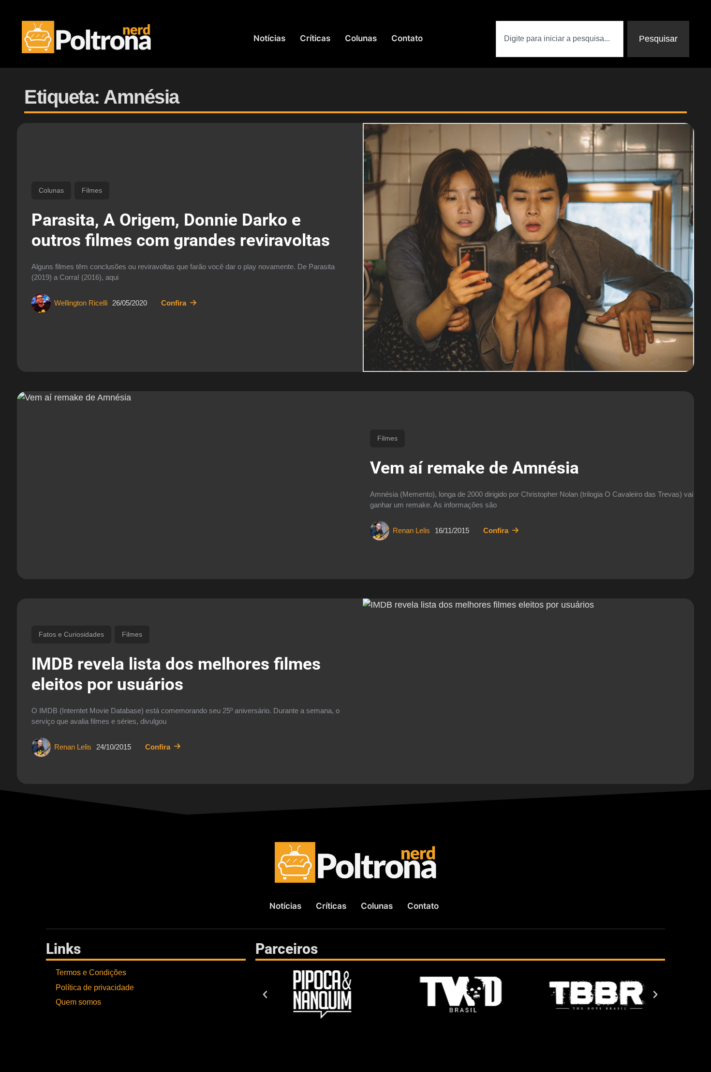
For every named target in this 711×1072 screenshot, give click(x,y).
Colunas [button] (361, 38)
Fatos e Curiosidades (71, 634)
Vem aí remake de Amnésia (474, 468)
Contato (407, 38)
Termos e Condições (91, 972)
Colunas (51, 190)
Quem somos (78, 1002)
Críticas (315, 38)
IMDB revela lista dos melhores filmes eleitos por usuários (176, 674)
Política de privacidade (95, 987)
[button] (265, 994)
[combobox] (559, 39)
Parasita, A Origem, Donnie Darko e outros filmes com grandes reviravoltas (180, 230)
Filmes (92, 190)
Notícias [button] (269, 38)
